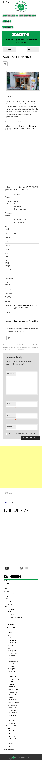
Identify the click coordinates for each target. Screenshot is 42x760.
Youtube (7, 568)
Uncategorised (9, 749)
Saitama (10, 645)
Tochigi (10, 648)
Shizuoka (9, 604)
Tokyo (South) (12, 689)
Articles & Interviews (19, 15)
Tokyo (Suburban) (13, 702)
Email (11, 416)
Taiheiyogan (8, 746)
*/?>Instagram (12, 568)
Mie (8, 622)
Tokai (20, 40)
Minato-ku (12, 695)
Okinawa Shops (11, 726)
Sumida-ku (12, 666)
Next (29, 49)
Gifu (8, 619)
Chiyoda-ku (22, 345)
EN (9, 2)
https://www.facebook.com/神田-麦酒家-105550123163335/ (25, 306)
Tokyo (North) (12, 669)
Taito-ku (12, 684)
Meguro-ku (13, 692)
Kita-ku (11, 682)
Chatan (9, 728)
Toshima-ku (13, 687)
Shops (6, 21)
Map (5, 588)
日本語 (5, 2)
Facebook (17, 568)
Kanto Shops (10, 627)
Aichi (9, 612)
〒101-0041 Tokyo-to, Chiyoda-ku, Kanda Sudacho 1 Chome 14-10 (25, 127)
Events (7, 27)
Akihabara (36, 345)
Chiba (9, 630)
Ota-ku (11, 697)
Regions (7, 591)
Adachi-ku (12, 671)
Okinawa (21, 42)
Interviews (7, 586)
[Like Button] (5, 64)
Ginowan (10, 731)
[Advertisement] (21, 467)
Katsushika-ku (14, 679)
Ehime (9, 741)
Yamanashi (11, 723)
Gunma (9, 632)
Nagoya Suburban (15, 617)
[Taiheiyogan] (21, 7)
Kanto (9, 40)
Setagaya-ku (13, 713)
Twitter (21, 568)
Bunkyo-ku (13, 653)
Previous (8, 49)
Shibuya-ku (13, 715)
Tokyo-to (5, 349)
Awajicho (5, 347)
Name (11, 404)
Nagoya (11, 614)
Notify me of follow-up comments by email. (21, 433)
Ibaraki (9, 635)
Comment (11, 373)
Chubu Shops (10, 609)
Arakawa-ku (13, 674)
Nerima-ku (12, 710)
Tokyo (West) (12, 705)
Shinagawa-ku (14, 700)
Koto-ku (12, 663)
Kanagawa (11, 638)
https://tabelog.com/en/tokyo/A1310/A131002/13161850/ (26, 321)
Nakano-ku (13, 707)
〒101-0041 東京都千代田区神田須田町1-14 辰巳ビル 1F (26, 188)
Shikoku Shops (11, 739)
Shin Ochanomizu (33, 347)
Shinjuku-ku (13, 718)
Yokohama (12, 643)
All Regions (10, 594)
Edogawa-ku (13, 661)
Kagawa (10, 744)
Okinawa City (12, 736)
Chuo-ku (12, 658)
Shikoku (32, 40)
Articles (7, 581)
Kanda (17, 347)
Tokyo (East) (11, 651)
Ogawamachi (23, 347)
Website (9, 427)
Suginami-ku (13, 720)
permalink (21, 349)
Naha (9, 733)
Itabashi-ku (13, 676)
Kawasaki (12, 640)
